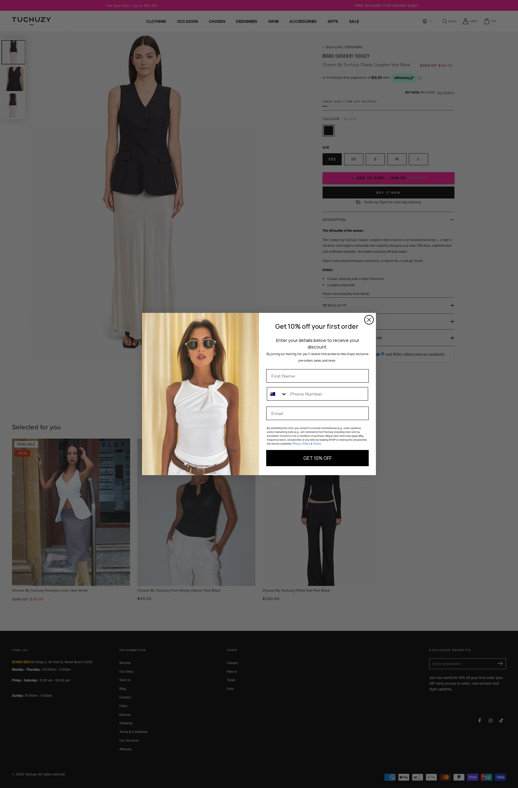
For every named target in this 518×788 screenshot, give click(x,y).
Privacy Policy (301, 443)
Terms (317, 443)
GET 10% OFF (317, 458)
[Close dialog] (369, 319)
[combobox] (277, 393)
